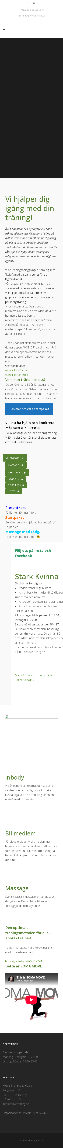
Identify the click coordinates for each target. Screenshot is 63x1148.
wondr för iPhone (16, 370)
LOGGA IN (13, 479)
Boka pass (14, 485)
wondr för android (16, 375)
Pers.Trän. (14, 472)
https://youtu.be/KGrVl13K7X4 (23, 961)
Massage (13, 465)
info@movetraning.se (34, 15)
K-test (12, 491)
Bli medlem (12, 457)
